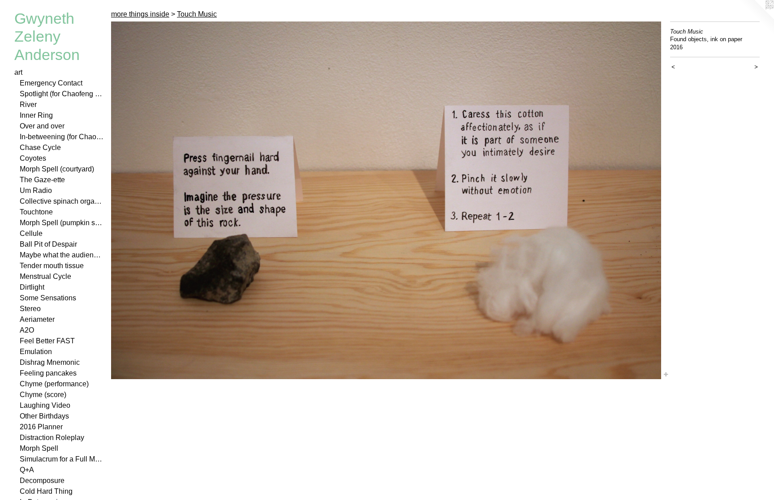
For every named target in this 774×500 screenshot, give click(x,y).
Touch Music (197, 14)
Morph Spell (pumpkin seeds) (62, 222)
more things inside (140, 14)
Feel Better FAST (47, 341)
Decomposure (42, 480)
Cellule (31, 233)
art (18, 72)
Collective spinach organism (62, 201)
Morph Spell (39, 448)
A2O (27, 330)
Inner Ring (36, 115)
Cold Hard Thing (46, 491)
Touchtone (36, 212)
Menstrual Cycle (45, 276)
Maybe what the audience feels (62, 255)
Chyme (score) (43, 394)
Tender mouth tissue (52, 265)
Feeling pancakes (48, 373)
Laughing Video (45, 405)
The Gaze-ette (42, 180)
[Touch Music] (386, 200)
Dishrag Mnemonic (50, 362)
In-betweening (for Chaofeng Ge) (62, 137)
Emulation (36, 351)
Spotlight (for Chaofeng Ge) (62, 94)
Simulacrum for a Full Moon (62, 459)
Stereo (30, 308)
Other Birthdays (44, 416)
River (28, 104)
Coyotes (33, 158)
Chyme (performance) (54, 384)
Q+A (27, 470)
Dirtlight (32, 287)
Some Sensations (48, 298)
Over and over (42, 126)
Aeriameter (37, 319)
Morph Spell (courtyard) (57, 169)
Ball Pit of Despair (48, 244)
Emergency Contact (51, 83)
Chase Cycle (40, 147)
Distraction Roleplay (52, 437)
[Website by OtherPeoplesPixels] (756, 18)
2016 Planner (41, 427)
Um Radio (36, 190)
